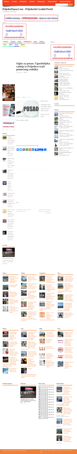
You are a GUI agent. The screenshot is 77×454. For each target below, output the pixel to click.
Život (5, 44)
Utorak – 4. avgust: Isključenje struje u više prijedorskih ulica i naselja (14, 309)
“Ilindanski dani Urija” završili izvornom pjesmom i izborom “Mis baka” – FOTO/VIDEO (7, 260)
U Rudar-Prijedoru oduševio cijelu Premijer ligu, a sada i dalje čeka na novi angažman (69, 297)
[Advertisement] (34, 85)
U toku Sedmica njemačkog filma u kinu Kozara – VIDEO (14, 344)
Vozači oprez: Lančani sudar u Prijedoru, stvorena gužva (32, 278)
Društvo (6, 41)
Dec (47, 390)
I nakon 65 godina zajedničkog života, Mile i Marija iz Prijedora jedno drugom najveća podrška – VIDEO (29, 336)
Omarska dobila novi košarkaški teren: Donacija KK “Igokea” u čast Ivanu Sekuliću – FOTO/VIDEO (65, 307)
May (50, 387)
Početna (6, 1)
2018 (39, 407)
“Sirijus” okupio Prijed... (65, 83)
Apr (47, 387)
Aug (39, 388)
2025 (39, 389)
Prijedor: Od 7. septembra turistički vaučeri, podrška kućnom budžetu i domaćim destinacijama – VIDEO (46, 306)
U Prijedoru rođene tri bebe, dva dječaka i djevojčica (50, 356)
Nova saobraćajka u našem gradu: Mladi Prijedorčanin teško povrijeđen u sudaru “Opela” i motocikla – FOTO (29, 295)
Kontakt (32, 1)
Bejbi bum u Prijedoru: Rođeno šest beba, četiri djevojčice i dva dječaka (50, 363)
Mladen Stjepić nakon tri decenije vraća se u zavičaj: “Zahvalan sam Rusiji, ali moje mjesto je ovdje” (29, 345)
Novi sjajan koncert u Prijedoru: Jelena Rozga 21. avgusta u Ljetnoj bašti (14, 351)
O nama (14, 1)
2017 (39, 409)
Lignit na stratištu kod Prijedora (14, 285)
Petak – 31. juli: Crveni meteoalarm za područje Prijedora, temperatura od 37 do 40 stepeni (47, 316)
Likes (18, 97)
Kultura (42, 41)
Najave (23, 44)
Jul (53, 387)
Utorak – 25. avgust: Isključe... (66, 143)
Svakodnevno (27, 41)
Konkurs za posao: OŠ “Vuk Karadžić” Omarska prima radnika (69, 364)
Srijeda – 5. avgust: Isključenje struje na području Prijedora (14, 301)
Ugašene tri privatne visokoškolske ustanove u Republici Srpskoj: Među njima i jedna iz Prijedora (29, 362)
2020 (39, 402)
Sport (35, 41)
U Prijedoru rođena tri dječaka (50, 347)
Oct (43, 390)
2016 (39, 412)
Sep (41, 390)
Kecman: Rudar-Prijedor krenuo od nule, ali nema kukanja (69, 315)
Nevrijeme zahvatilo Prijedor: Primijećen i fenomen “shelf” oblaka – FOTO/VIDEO (11, 150)
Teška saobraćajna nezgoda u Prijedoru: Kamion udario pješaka (32, 286)
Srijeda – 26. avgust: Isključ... (66, 126)
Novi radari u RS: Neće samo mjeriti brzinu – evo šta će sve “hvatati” (32, 354)
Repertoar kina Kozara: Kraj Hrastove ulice (13, 370)
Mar (46, 387)
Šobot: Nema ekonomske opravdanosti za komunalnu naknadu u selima (50, 279)
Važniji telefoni (52, 1)
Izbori (16, 44)
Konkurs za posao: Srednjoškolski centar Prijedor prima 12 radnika (69, 350)
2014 (39, 417)
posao (19, 202)
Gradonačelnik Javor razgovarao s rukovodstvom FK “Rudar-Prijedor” (69, 278)
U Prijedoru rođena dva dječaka (49, 341)
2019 (39, 404)
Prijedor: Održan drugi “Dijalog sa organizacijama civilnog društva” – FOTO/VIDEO (45, 211)
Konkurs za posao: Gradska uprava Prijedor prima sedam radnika (69, 334)
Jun (51, 387)
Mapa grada (41, 1)
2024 (39, 392)
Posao (19, 41)
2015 (39, 414)
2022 (39, 397)
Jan (42, 387)
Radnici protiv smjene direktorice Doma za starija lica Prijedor (14, 294)
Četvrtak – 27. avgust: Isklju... (66, 135)
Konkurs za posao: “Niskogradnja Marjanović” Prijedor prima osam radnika (69, 342)
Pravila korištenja (65, 1)
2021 (39, 399)
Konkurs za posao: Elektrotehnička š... (63, 80)
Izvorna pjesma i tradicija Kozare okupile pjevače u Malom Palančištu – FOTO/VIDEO (11, 235)
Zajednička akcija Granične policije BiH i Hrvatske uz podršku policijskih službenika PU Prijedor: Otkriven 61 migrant (29, 316)
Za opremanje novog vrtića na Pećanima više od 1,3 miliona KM (50, 334)
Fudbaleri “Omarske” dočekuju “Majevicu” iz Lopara (10, 185)
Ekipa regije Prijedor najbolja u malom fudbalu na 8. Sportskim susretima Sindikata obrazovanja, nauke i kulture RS (65, 288)
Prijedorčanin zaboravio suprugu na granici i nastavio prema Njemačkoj (14, 279)
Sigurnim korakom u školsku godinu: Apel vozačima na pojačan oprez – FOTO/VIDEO (11, 223)
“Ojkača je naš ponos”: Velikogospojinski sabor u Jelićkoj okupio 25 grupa (11, 173)
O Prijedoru (23, 1)
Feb (44, 387)
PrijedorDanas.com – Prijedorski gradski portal (27, 9)
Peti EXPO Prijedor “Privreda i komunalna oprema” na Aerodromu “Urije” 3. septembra (11, 162)
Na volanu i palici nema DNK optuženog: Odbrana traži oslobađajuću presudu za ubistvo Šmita (28, 305)
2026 (39, 387)
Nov (45, 390)
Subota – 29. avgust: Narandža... (64, 97)
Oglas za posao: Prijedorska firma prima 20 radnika (69, 356)
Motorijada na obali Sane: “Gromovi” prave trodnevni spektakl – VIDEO (50, 287)
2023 (39, 394)
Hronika (13, 41)
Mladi (10, 44)
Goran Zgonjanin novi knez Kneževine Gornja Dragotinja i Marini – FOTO (50, 296)
